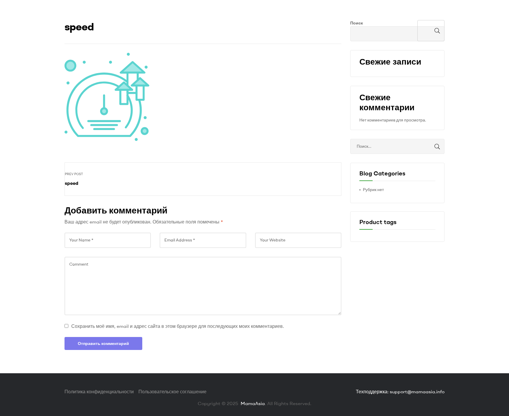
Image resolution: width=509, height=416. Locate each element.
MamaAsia (252, 403)
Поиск (356, 23)
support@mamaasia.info (417, 391)
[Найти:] (397, 146)
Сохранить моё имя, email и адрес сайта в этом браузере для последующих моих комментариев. (177, 326)
